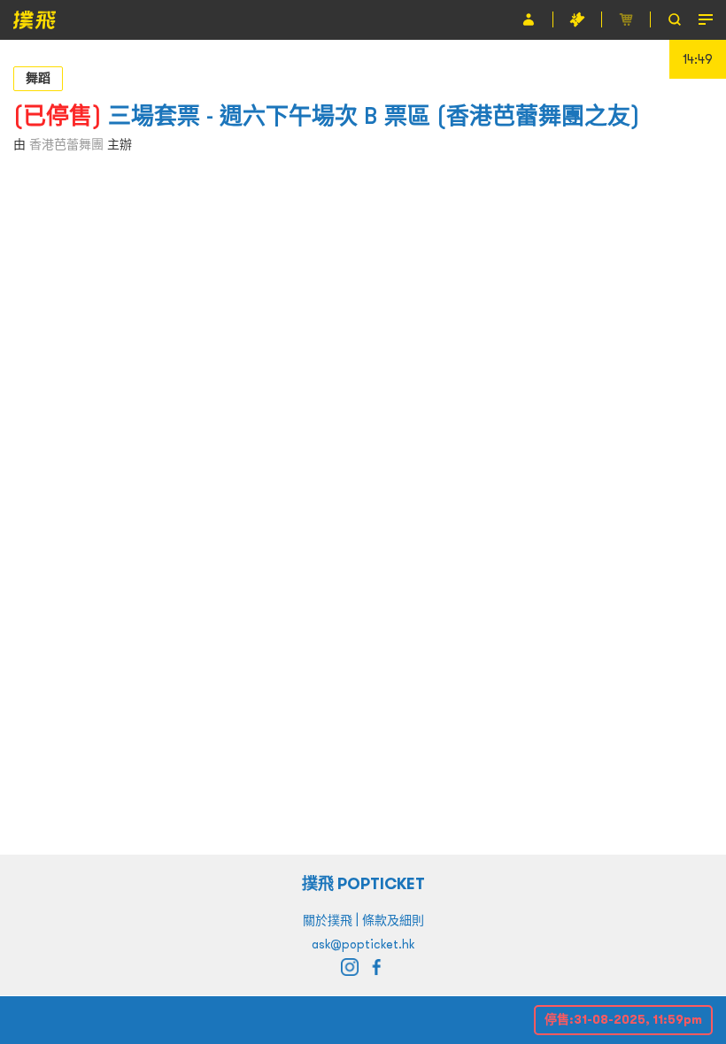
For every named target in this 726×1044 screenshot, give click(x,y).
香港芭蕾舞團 (66, 144)
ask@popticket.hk (363, 944)
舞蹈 (38, 78)
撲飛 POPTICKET (363, 883)
